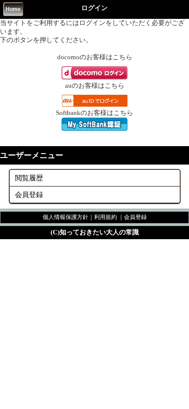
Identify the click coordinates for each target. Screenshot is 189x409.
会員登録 (29, 194)
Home (13, 9)
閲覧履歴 (29, 178)
